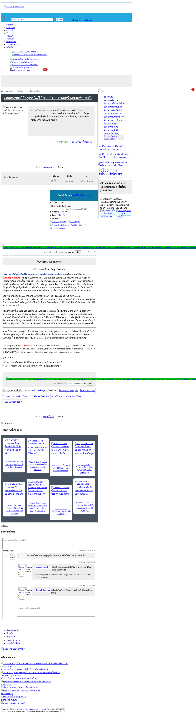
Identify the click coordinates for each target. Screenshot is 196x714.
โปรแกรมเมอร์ (110, 123)
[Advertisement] (62, 129)
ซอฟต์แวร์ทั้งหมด (112, 100)
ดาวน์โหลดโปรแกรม (81, 195)
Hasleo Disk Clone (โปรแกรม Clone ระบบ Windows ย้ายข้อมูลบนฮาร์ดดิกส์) (14, 509)
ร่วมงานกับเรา (13, 640)
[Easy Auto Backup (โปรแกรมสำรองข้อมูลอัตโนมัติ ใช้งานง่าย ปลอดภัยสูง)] (84, 448)
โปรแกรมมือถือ (111, 127)
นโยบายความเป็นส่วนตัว (35, 706)
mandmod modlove (43, 567)
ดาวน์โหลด (10, 28)
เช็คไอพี (119, 216)
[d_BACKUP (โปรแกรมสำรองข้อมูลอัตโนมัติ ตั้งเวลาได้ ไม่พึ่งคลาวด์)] (14, 447)
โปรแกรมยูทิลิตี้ (23, 91)
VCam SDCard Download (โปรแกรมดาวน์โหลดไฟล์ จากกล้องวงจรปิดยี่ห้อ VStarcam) (37, 466)
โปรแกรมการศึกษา (113, 120)
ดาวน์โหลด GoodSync (40, 396)
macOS (77, 222)
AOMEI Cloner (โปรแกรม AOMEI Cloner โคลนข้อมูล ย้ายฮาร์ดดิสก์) (61, 468)
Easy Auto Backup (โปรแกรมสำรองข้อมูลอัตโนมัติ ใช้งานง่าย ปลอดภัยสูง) (84, 469)
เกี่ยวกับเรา (11, 633)
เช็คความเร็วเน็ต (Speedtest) (29, 59)
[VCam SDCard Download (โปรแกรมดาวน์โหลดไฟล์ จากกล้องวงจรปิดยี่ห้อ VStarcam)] (37, 447)
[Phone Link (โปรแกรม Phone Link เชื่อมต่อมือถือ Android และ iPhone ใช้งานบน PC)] (84, 488)
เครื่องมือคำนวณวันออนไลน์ (23, 70)
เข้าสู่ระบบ (87, 20)
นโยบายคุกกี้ (55, 706)
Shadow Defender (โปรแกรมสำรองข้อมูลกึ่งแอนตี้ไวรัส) (61, 511)
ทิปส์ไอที (9, 36)
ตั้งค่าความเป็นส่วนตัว (11, 706)
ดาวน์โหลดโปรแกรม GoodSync (66, 396)
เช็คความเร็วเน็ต (106, 216)
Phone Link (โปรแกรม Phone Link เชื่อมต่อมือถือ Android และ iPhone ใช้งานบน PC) (84, 507)
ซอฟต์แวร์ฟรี (117, 147)
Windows (62, 222)
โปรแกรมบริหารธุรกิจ (114, 117)
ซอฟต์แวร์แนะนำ (122, 155)
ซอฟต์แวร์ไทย (104, 147)
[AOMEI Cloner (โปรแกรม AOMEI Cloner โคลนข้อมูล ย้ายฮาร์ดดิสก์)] (61, 448)
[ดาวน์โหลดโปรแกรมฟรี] (14, 7)
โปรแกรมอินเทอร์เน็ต (114, 103)
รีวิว (7, 33)
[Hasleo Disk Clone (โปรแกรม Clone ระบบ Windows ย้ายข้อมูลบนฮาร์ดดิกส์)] (14, 489)
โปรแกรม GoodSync (68, 390)
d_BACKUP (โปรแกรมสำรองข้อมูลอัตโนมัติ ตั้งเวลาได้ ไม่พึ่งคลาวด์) (14, 464)
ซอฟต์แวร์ (32, 52)
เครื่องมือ (9, 47)
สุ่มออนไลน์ (28, 68)
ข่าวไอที (9, 30)
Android (61, 228)
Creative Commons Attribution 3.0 (31, 709)
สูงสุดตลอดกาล (120, 163)
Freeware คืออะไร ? (82, 142)
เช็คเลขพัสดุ (34, 65)
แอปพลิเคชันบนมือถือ (38, 55)
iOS (85, 225)
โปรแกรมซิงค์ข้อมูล (12, 402)
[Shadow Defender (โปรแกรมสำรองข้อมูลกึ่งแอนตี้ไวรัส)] (61, 491)
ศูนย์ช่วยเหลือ (12, 630)
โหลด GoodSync (87, 390)
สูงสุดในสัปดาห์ (105, 163)
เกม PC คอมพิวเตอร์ (113, 113)
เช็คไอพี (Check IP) (25, 62)
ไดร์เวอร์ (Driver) (111, 133)
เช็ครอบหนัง (11, 42)
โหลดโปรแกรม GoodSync (15, 396)
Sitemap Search (110, 136)
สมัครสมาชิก (75, 20)
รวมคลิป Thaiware (13, 44)
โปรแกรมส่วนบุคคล (113, 107)
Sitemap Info (109, 139)
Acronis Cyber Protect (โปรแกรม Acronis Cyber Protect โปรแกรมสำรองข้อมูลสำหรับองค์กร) (37, 507)
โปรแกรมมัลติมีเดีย (113, 110)
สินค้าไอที (10, 39)
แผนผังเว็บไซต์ (13, 643)
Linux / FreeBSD (71, 225)
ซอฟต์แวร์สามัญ (106, 155)
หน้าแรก (9, 25)
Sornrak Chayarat (43, 590)
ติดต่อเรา (10, 637)
